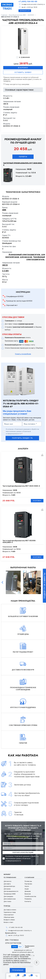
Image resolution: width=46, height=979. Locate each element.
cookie (22, 955)
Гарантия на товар (10, 912)
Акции (27, 889)
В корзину (23, 68)
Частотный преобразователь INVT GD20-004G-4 (21, 486)
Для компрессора (10, 899)
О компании (29, 877)
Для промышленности (11, 891)
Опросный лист (12, 305)
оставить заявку (23, 72)
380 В (5, 265)
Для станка (7, 901)
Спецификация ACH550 (14, 296)
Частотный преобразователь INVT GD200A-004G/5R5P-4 (19, 541)
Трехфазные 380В (9, 894)
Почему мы (28, 881)
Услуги (27, 886)
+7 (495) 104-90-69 (28, 1)
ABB (4, 210)
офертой (6, 79)
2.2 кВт (5, 271)
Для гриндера (8, 896)
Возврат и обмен (9, 920)
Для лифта (7, 884)
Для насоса (7, 881)
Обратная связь (9, 917)
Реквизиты (28, 899)
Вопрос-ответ (8, 922)
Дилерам (28, 891)
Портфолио (28, 884)
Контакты (28, 901)
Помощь (7, 906)
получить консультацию (23, 852)
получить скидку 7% (22, 438)
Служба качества (30, 896)
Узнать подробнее (23, 354)
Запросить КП (25, 10)
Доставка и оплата (10, 910)
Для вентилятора (9, 886)
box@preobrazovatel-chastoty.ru (33, 4)
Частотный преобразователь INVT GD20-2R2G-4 (22, 164)
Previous (2, 582)
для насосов (26, 257)
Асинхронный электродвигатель (24, 254)
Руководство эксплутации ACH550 (19, 301)
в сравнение (24, 57)
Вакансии (28, 894)
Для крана (7, 889)
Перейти (23, 157)
